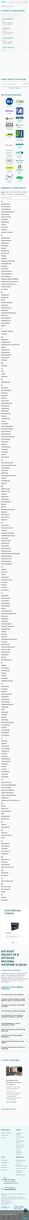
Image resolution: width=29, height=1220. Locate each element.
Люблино (4, 483)
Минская (3, 504)
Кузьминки (4, 449)
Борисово (4, 266)
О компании (4, 1160)
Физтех (3, 806)
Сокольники (4, 712)
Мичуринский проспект (8, 509)
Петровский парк (6, 611)
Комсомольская (6, 413)
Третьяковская (5, 761)
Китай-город (5, 400)
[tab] (12, 942)
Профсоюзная (5, 652)
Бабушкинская (5, 237)
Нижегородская (6, 540)
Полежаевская (5, 629)
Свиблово (4, 691)
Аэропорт (4, 229)
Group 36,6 (9, 106)
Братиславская (5, 276)
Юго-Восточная (6, 886)
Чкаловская (4, 853)
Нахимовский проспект (8, 535)
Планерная (4, 621)
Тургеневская (5, 771)
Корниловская (5, 418)
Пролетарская (5, 644)
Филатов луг (5, 808)
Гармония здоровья (19, 120)
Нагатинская (5, 525)
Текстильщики (5, 748)
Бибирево (4, 258)
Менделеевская (6, 501)
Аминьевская (5, 222)
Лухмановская (5, 480)
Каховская (4, 393)
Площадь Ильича (6, 623)
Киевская (4, 398)
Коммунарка (5, 410)
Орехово (3, 584)
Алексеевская (5, 214)
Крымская (4, 444)
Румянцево (4, 678)
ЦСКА (3, 837)
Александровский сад (7, 211)
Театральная (5, 746)
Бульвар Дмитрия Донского (9, 281)
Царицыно (4, 832)
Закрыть (25, 1218)
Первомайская (5, 605)
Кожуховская (5, 405)
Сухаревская (5, 732)
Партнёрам (4, 1167)
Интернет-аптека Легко (19, 139)
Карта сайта (4, 1169)
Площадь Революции (7, 626)
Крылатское (4, 441)
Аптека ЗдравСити (7, 18)
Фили (2, 813)
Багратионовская (6, 240)
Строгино (4, 727)
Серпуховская (5, 701)
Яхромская (4, 900)
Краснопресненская (7, 428)
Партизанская (5, 603)
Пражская (4, 636)
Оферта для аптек (20, 1174)
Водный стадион (6, 307)
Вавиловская (5, 294)
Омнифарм (19, 162)
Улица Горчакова (6, 787)
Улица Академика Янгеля (8, 785)
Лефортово (4, 470)
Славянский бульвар (7, 704)
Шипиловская (5, 864)
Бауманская (4, 245)
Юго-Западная (5, 889)
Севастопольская (6, 694)
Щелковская (5, 872)
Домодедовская (6, 355)
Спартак (3, 717)
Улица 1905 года (6, 782)
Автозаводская (6, 206)
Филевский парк (6, 811)
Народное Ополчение (7, 533)
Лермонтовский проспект (9, 465)
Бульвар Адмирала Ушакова (9, 279)
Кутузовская (5, 457)
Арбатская (4, 227)
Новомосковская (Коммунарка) (10, 553)
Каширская (4, 395)
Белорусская (5, 253)
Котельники (4, 423)
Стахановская (5, 725)
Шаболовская (5, 859)
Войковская (4, 310)
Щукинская (4, 875)
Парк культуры (5, 598)
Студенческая (5, 730)
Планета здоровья (9, 171)
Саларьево (4, 689)
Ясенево (3, 897)
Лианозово (4, 473)
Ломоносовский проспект (9, 475)
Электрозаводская (7, 881)
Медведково (5, 499)
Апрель (9, 113)
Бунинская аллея (6, 286)
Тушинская (4, 774)
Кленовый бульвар (6, 403)
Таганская (4, 740)
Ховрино (3, 824)
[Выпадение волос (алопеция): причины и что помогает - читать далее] (14, 1071)
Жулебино (4, 365)
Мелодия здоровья (9, 155)
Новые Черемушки (6, 563)
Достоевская (5, 357)
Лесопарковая (5, 467)
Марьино (3, 494)
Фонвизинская (5, 816)
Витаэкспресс (9, 121)
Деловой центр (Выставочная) (10, 344)
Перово (3, 608)
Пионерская (4, 618)
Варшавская (4, 297)
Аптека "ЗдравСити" (8, 47)
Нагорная (4, 530)
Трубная (3, 766)
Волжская (4, 315)
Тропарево (4, 763)
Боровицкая (4, 268)
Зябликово (4, 376)
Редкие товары (20, 1137)
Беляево (3, 255)
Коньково (4, 416)
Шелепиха (4, 862)
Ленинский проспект (7, 462)
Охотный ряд (5, 590)
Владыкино (4, 305)
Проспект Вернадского (8, 647)
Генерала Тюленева (7, 331)
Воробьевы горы (6, 320)
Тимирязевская (5, 758)
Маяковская (4, 496)
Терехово (4, 753)
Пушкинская (4, 654)
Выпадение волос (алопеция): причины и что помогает (13, 1082)
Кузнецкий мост (6, 446)
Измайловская (5, 382)
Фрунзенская (5, 818)
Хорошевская (5, 827)
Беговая (3, 248)
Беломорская (5, 250)
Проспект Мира (5, 649)
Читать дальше (11, 1101)
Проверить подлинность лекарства (19, 1152)
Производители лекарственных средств (20, 1147)
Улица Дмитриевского (7, 790)
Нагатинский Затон (7, 527)
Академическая (5, 209)
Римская (3, 675)
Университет (5, 797)
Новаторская (5, 543)
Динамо (3, 347)
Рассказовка (5, 668)
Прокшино (4, 641)
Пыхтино (3, 657)
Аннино (3, 224)
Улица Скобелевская (7, 792)
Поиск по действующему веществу (20, 1141)
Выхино (3, 325)
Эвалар (20, 181)
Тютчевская (4, 776)
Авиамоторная (5, 204)
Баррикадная (5, 243)
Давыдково (4, 339)
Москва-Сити (5, 517)
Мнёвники (4, 512)
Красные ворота (6, 434)
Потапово (4, 634)
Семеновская (5, 699)
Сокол (3, 709)
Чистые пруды (5, 851)
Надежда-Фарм (19, 156)
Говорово (4, 333)
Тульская (4, 769)
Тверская (4, 743)
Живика (9, 137)
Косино (3, 421)
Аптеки (3, 1137)
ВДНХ (3, 300)
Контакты (3, 1165)
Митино (3, 506)
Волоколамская (6, 318)
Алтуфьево (4, 219)
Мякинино (4, 519)
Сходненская (5, 735)
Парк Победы (5, 600)
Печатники (4, 616)
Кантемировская (6, 390)
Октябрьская (5, 577)
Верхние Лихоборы (7, 302)
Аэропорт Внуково (7, 232)
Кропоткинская (5, 439)
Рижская (3, 673)
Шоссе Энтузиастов (7, 867)
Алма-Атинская (6, 216)
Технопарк (4, 756)
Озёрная (3, 569)
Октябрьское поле (6, 579)
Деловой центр (5, 342)
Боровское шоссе (6, 271)
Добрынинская (5, 352)
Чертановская (5, 846)
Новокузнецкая (5, 548)
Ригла (19, 173)
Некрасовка (4, 538)
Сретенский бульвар (7, 722)
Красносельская (6, 431)
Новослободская (6, 558)
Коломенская (5, 408)
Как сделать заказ (21, 1168)
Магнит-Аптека (19, 147)
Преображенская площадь (9, 639)
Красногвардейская (7, 426)
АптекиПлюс (19, 116)
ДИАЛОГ (19, 127)
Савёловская (5, 686)
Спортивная (4, 719)
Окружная (4, 572)
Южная (3, 891)
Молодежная (5, 514)
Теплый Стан (5, 751)
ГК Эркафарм (9, 129)
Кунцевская (4, 452)
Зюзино (3, 374)
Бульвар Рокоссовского (8, 284)
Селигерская (5, 696)
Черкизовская (5, 843)
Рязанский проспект (7, 680)
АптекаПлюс (6, 28)
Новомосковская (6, 551)
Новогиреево (5, 545)
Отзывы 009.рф (5, 1162)
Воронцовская (5, 323)
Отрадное (4, 587)
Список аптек (4, 1135)
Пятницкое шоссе (6, 659)
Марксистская (5, 488)
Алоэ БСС (19, 104)
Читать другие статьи (8, 1109)
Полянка (3, 631)
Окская (3, 574)
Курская (3, 454)
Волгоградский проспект (8, 312)
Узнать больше (5, 1215)
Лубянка (3, 478)
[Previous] (3, 1079)
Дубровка (4, 360)
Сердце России (9, 181)
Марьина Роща (5, 491)
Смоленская (4, 707)
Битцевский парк (6, 263)
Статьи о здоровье (6, 1133)
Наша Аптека (9, 164)
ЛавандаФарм (9, 150)
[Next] (26, 1079)
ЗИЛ (2, 371)
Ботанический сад (6, 273)
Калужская (4, 387)
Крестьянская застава (7, 436)
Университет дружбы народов (10, 800)
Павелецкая (4, 595)
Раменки (3, 665)
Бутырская (4, 289)
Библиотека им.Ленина (8, 261)
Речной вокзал (5, 670)
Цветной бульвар (6, 835)
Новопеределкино (6, 556)
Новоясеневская (6, 561)
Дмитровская (5, 349)
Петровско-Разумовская (8, 613)
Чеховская (4, 848)
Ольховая (4, 582)
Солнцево (4, 714)
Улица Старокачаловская (8, 795)
